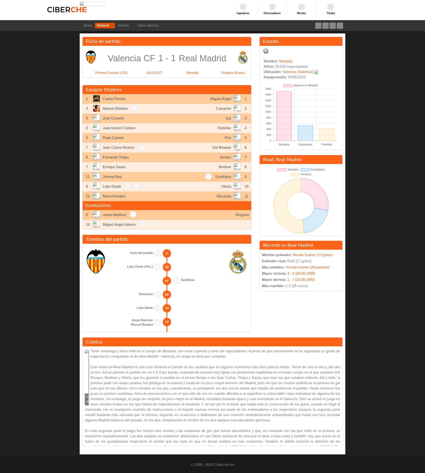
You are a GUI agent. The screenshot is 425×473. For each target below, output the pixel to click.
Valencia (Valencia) (298, 72)
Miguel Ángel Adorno (119, 224)
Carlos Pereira (114, 99)
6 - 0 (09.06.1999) (301, 273)
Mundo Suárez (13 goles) (312, 255)
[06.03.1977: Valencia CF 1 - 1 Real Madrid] (86, 377)
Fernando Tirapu (116, 157)
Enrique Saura (114, 167)
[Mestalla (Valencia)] (266, 50)
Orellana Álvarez (233, 73)
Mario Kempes (114, 196)
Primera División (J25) (111, 73)
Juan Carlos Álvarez (119, 147)
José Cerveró (113, 118)
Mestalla (192, 73)
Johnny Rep (112, 177)
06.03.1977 (154, 73)
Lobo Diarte (112, 186)
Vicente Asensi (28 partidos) (308, 267)
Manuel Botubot (115, 108)
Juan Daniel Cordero (119, 128)
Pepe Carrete (113, 138)
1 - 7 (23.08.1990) (301, 280)
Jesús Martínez (114, 215)
